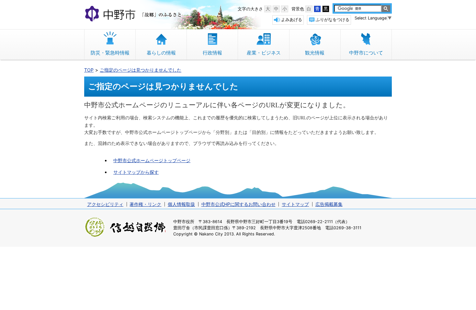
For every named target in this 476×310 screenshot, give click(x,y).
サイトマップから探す (136, 172)
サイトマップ (295, 204)
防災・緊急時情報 (110, 53)
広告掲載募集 (329, 204)
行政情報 (212, 53)
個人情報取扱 (181, 204)
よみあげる (291, 19)
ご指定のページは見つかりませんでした (140, 70)
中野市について (366, 53)
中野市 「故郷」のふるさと (134, 14)
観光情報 (314, 53)
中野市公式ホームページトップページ (151, 160)
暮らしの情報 (161, 53)
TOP (89, 70)
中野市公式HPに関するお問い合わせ (238, 204)
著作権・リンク (145, 204)
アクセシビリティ (105, 204)
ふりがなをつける (332, 19)
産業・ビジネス (264, 53)
